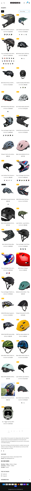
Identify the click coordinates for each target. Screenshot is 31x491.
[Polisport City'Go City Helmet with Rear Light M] (8, 145)
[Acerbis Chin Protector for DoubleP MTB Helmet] (8, 389)
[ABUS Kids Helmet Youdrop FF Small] (8, 21)
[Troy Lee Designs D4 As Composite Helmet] (8, 259)
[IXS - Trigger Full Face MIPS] (8, 413)
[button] (27, 3)
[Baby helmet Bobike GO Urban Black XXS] (8, 214)
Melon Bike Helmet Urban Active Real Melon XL (11, 355)
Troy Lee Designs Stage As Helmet (8, 130)
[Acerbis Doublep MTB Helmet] (23, 74)
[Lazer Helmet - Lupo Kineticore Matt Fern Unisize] (23, 214)
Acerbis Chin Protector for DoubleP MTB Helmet (12, 397)
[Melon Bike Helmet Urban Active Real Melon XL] (8, 347)
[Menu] (1, 3)
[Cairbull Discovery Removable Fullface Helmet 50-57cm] (23, 122)
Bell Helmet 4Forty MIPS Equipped (8, 106)
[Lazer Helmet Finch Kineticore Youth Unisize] (8, 167)
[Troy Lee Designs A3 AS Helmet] (8, 45)
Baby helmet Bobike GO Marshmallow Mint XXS (11, 376)
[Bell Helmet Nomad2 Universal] (8, 190)
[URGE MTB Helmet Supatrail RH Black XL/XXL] (8, 304)
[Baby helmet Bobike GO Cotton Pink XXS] (23, 145)
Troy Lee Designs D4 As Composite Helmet (10, 268)
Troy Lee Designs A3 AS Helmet (8, 53)
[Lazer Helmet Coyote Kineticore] (23, 21)
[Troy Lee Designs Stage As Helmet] (8, 122)
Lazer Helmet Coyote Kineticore (23, 29)
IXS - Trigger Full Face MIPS (8, 421)
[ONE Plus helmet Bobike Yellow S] (23, 326)
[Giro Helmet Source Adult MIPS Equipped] (23, 389)
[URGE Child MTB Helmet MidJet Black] (8, 326)
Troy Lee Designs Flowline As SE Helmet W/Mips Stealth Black (14, 292)
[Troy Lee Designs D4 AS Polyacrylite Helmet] (23, 167)
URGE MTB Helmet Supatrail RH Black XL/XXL (11, 313)
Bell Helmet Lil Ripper (23, 268)
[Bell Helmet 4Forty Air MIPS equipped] (8, 74)
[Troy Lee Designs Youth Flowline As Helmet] (23, 236)
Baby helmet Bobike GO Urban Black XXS (10, 223)
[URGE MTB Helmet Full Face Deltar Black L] (23, 190)
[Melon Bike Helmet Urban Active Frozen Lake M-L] (23, 347)
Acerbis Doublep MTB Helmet (22, 82)
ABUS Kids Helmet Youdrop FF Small (9, 29)
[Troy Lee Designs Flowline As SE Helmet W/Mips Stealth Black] (8, 283)
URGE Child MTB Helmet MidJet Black (9, 334)
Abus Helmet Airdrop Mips (8, 244)
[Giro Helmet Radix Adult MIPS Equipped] (23, 98)
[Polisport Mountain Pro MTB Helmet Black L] (23, 304)
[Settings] (29, 3)
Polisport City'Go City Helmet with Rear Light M (11, 154)
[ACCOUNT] (24, 3)
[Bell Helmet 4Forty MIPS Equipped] (8, 98)
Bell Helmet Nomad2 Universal (8, 199)
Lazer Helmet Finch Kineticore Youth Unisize (11, 175)
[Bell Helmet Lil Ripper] (23, 259)
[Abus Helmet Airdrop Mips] (8, 236)
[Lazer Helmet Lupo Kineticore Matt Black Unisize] (23, 368)
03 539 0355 (5, 461)
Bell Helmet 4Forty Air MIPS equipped (9, 82)
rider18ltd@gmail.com (9, 458)
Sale (3, 14)
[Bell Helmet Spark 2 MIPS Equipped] (23, 45)
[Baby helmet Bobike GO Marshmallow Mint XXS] (8, 368)
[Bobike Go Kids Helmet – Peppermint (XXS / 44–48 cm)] (23, 283)
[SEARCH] (4, 3)
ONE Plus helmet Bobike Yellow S (23, 334)
